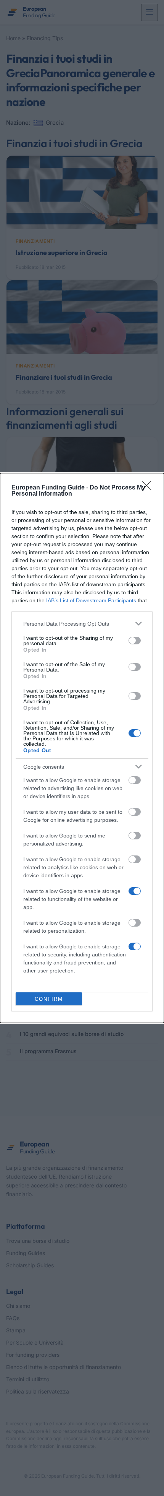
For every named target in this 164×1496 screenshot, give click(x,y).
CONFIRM (49, 999)
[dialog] (82, 748)
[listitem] (82, 624)
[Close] (149, 488)
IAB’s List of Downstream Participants (91, 600)
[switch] (135, 640)
